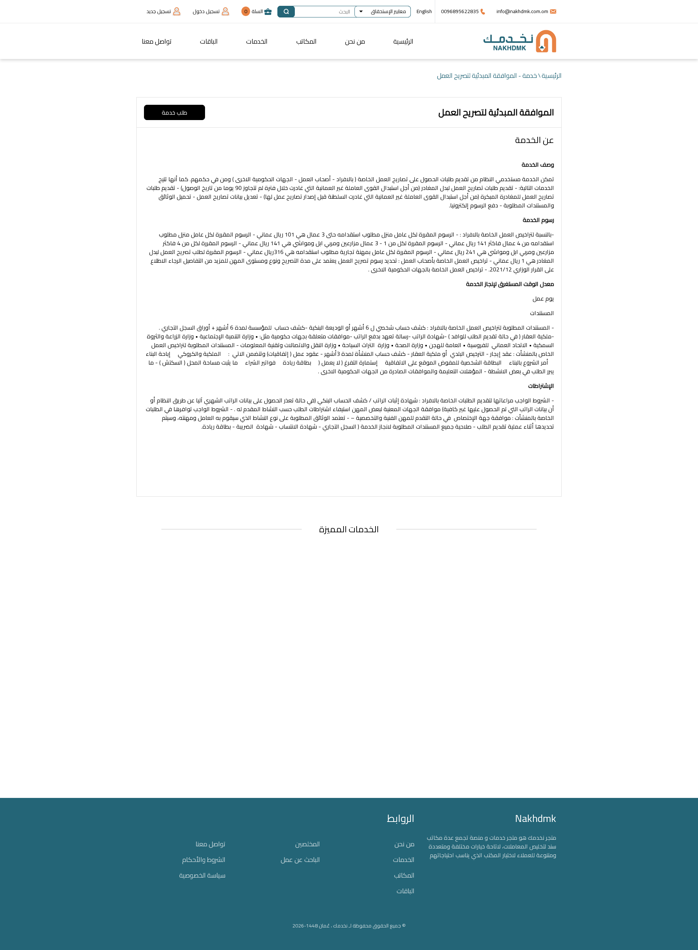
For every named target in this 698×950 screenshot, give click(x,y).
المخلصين (307, 844)
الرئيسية (403, 41)
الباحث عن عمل (300, 860)
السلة (253, 11)
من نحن (355, 41)
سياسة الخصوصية (202, 875)
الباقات (209, 41)
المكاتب (306, 41)
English (424, 11)
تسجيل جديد (159, 11)
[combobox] (382, 11)
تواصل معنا (157, 41)
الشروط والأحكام (203, 860)
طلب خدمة (174, 112)
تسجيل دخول (206, 11)
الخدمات (257, 41)
